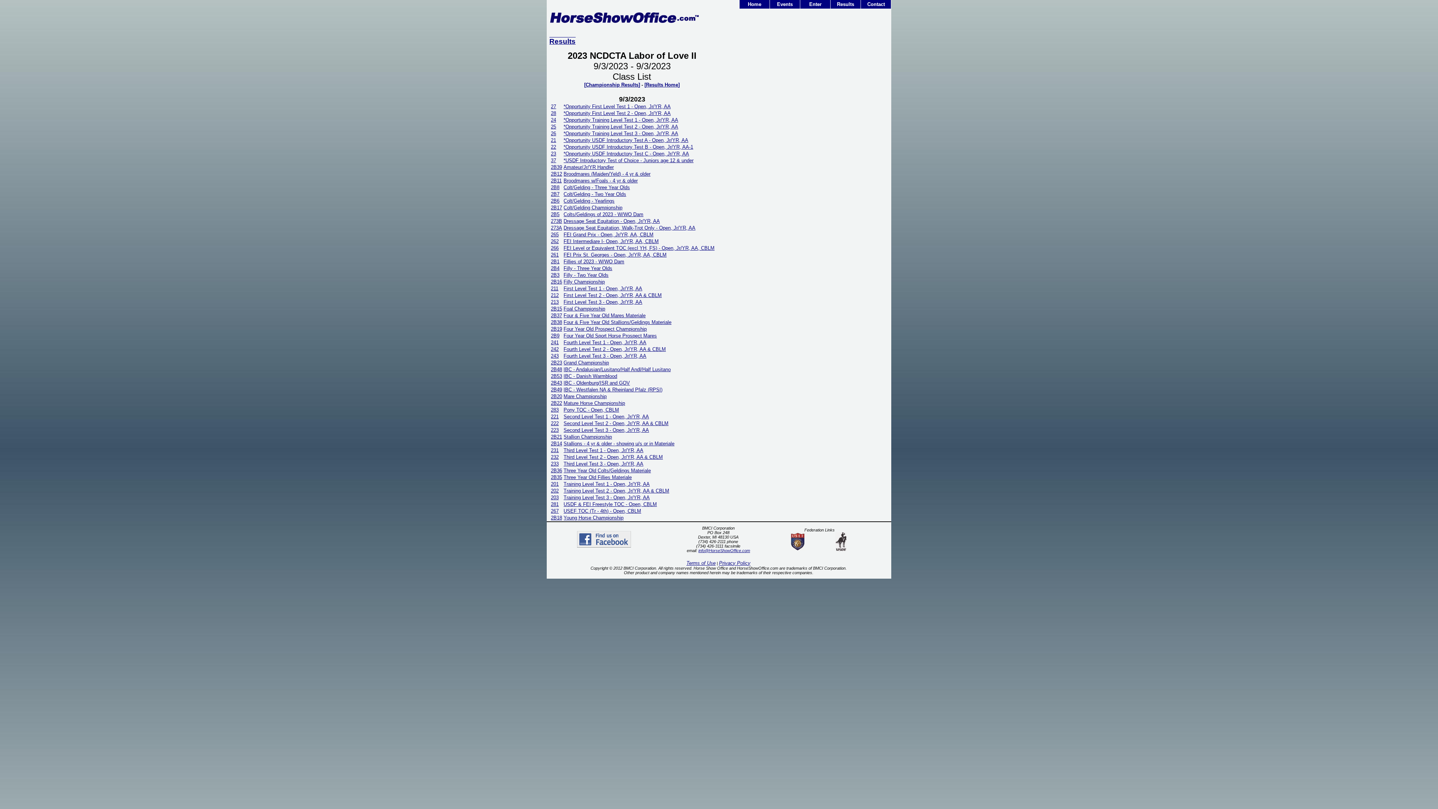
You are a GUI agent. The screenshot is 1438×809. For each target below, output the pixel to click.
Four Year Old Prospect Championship (605, 329)
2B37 (556, 315)
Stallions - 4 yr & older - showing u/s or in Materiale (619, 443)
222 (555, 423)
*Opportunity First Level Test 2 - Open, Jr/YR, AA (617, 113)
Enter (815, 4)
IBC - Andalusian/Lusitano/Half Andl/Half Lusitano (617, 369)
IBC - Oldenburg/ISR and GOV (597, 383)
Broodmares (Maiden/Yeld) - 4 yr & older (607, 174)
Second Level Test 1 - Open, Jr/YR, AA (606, 416)
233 (555, 464)
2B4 (555, 268)
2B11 (556, 181)
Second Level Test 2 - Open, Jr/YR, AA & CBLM (616, 423)
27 (553, 106)
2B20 (556, 396)
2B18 (556, 518)
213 (555, 302)
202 (555, 491)
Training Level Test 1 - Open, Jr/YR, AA (607, 484)
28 (553, 113)
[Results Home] (662, 85)
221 (555, 416)
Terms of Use (701, 563)
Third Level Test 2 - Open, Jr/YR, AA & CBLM (613, 457)
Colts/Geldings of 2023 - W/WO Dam (603, 214)
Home (754, 4)
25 (553, 127)
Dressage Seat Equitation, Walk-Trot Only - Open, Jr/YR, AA (629, 228)
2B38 (556, 322)
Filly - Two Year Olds (586, 275)
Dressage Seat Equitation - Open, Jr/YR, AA (612, 221)
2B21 (556, 437)
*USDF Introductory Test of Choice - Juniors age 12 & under (629, 160)
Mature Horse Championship (594, 403)
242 (555, 349)
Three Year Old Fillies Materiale (598, 477)
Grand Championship (586, 363)
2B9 (555, 336)
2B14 (556, 443)
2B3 (555, 275)
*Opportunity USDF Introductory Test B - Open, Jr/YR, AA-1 (628, 147)
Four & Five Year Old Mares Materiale (605, 315)
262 (555, 241)
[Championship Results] (612, 85)
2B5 (555, 214)
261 (555, 255)
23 (553, 154)
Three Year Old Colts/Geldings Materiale (607, 470)
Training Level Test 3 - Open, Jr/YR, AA (607, 497)
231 (555, 450)
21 (553, 140)
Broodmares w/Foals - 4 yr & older (601, 181)
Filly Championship (584, 282)
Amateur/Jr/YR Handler (589, 167)
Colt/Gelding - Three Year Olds (597, 187)
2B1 (555, 261)
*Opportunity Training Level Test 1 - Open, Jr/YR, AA (621, 120)
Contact (876, 4)
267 (555, 511)
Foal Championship (584, 309)
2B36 (556, 470)
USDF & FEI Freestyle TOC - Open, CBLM (610, 504)
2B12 (556, 174)
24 (553, 120)
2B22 (556, 403)
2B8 (555, 187)
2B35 (556, 477)
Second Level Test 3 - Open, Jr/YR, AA (606, 430)
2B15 (556, 309)
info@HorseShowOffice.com (724, 550)
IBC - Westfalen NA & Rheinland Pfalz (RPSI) (613, 390)
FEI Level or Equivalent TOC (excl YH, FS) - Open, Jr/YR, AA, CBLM (639, 248)
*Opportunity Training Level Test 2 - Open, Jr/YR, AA (621, 127)
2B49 (556, 390)
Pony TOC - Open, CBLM (591, 410)
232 (555, 457)
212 (555, 295)
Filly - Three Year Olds (588, 268)
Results (845, 4)
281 (555, 504)
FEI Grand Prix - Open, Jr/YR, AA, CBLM (608, 234)
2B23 (556, 363)
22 (553, 147)
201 (555, 484)
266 (555, 248)
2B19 (556, 329)
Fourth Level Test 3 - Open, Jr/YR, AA (605, 356)
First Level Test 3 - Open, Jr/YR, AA (603, 302)
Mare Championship (585, 396)
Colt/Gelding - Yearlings (589, 201)
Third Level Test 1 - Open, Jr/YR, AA (603, 450)
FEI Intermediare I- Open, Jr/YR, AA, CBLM (611, 241)
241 (555, 342)
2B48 (556, 369)
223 (555, 430)
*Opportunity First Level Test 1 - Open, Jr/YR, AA (617, 106)
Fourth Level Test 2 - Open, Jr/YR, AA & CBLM (615, 349)
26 (553, 133)
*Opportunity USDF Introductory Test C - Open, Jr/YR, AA (626, 154)
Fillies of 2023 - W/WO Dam (594, 261)
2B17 (556, 207)
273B (556, 221)
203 (555, 497)
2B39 (556, 167)
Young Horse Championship (594, 518)
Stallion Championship (588, 437)
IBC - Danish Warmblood (590, 376)
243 (555, 356)
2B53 (556, 376)
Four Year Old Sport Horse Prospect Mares (610, 336)
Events (785, 4)
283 (555, 410)
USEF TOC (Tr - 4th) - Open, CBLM (602, 511)
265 (555, 234)
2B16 (556, 282)
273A (556, 228)
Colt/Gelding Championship (593, 207)
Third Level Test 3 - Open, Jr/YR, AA (603, 464)
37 (553, 160)
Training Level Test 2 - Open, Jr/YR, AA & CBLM (616, 491)
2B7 (555, 194)
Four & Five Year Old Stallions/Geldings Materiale (617, 322)
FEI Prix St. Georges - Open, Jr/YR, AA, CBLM (615, 255)
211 (554, 288)
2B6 (555, 201)
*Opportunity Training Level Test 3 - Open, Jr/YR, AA (621, 133)
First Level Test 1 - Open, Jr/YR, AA (603, 288)
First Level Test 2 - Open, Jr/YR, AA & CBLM (613, 295)
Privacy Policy (734, 563)
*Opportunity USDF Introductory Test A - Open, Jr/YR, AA (626, 140)
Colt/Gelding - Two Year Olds (595, 194)
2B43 (556, 383)
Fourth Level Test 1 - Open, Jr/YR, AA (605, 342)
